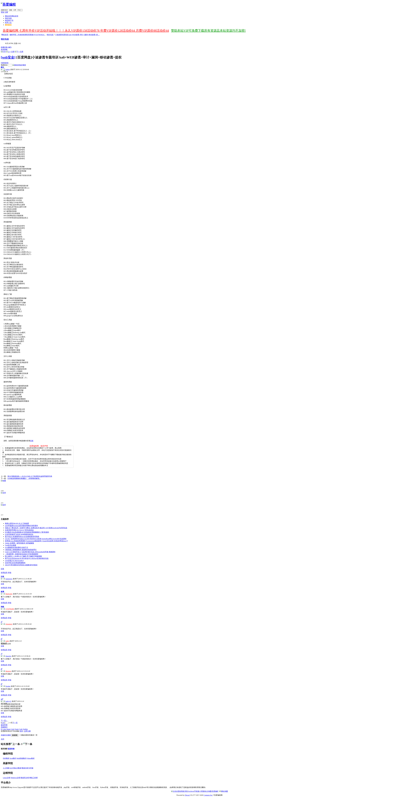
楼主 (2, 67)
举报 (9, 573)
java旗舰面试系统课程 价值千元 (16, 547)
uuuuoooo (9, 579)
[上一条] (15, 744)
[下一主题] (19, 51)
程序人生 (8, 22)
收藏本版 (6, 47)
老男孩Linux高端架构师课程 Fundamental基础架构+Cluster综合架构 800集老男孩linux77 (36, 541)
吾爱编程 (215, 791)
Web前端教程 (21, 758)
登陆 (2, 12)
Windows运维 (15, 778)
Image (9, 729)
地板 (2, 606)
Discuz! (187, 795)
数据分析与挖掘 (27, 768)
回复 (31, 441)
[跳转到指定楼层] (19, 65)
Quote (17, 729)
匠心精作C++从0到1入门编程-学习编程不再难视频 (23, 556)
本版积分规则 (6, 735)
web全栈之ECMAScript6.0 (14, 560)
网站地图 (224, 791)
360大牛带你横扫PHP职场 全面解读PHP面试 (21, 565)
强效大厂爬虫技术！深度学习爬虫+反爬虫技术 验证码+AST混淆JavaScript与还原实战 (36, 528)
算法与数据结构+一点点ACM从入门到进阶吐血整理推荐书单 (29, 476)
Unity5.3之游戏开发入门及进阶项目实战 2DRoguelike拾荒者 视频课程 (30, 552)
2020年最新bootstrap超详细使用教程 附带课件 (21, 526)
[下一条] (27, 744)
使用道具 (4, 573)
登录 (21, 731)
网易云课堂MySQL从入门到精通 (17, 523)
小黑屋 (202, 791)
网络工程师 (33, 778)
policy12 (8, 701)
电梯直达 (4, 65)
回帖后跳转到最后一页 (29, 735)
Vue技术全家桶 (10, 545)
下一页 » (4, 720)
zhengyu (8, 671)
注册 (6, 12)
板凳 (2, 591)
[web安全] (8, 57)
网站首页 (11, 16)
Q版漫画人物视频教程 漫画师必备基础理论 (21, 550)
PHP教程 (6, 758)
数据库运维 (25, 778)
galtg (7, 641)
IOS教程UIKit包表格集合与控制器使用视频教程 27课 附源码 (27, 532)
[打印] (3, 51)
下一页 (15, 723)
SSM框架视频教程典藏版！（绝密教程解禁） (24, 478)
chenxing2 (9, 624)
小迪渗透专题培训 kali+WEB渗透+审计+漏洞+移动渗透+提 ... (77, 35)
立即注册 (27, 731)
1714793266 (10, 609)
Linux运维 (6, 778)
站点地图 (208, 791)
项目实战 (8, 18)
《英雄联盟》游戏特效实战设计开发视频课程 (21, 554)
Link (12, 729)
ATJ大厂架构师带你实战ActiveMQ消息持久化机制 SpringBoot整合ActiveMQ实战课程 (35, 539)
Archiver (191, 791)
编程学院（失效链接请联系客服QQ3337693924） (27, 35)
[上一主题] (10, 51)
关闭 (2, 739)
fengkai (8, 686)
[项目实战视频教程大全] (8, 4)
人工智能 (6, 768)
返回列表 (4, 725)
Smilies (25, 729)
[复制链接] (5, 63)
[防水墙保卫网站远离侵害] (220, 791)
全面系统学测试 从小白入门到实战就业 (19, 530)
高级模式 (4, 727)
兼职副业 (8, 25)
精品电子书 (9, 20)
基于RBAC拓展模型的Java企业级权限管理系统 (22, 536)
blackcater (9, 594)
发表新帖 (4, 49)
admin (8, 69)
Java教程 (13, 758)
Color (4, 729)
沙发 (2, 576)
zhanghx (8, 656)
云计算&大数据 (15, 768)
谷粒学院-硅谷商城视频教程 (15, 563)
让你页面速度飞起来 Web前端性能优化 (19, 534)
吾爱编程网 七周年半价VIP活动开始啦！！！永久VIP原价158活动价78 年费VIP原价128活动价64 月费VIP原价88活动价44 (86, 30)
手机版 (196, 791)
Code (21, 729)
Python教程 (30, 758)
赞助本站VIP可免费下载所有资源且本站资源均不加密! (208, 30)
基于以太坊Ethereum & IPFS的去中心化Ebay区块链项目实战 (26, 558)
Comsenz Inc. (208, 795)
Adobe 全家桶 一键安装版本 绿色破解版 (19, 543)
